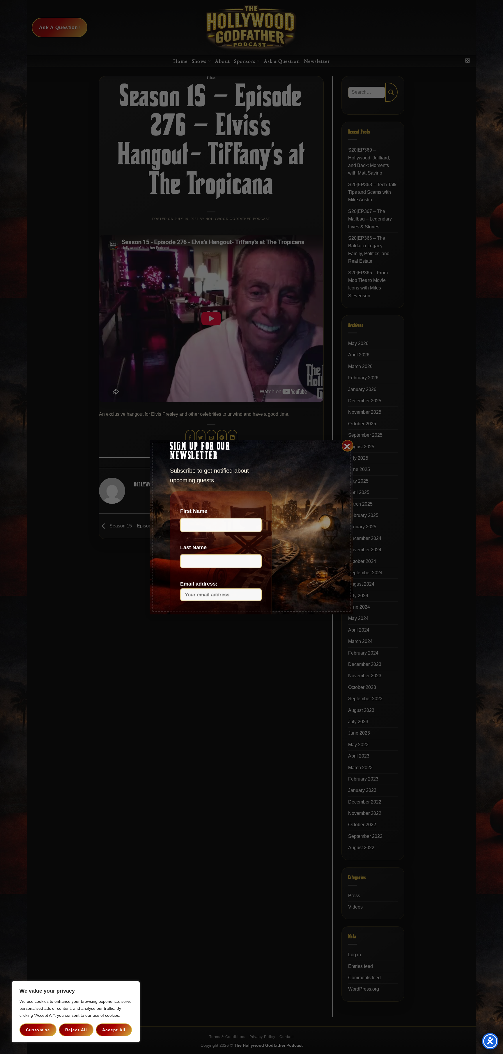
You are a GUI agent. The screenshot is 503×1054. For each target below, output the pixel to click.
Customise (38, 1030)
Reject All (76, 1030)
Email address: (198, 584)
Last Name (193, 547)
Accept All (113, 1030)
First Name (193, 511)
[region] (76, 1011)
